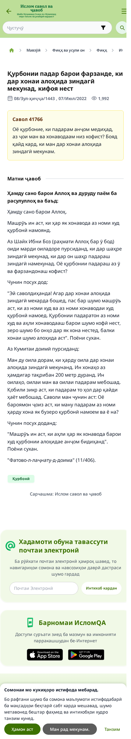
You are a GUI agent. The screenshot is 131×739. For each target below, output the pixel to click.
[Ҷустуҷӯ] (122, 27)
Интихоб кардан (101, 588)
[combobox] (53, 28)
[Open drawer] (124, 11)
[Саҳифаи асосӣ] (11, 50)
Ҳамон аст (22, 729)
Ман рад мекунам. (70, 729)
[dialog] (63, 711)
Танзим (112, 729)
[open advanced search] (103, 27)
